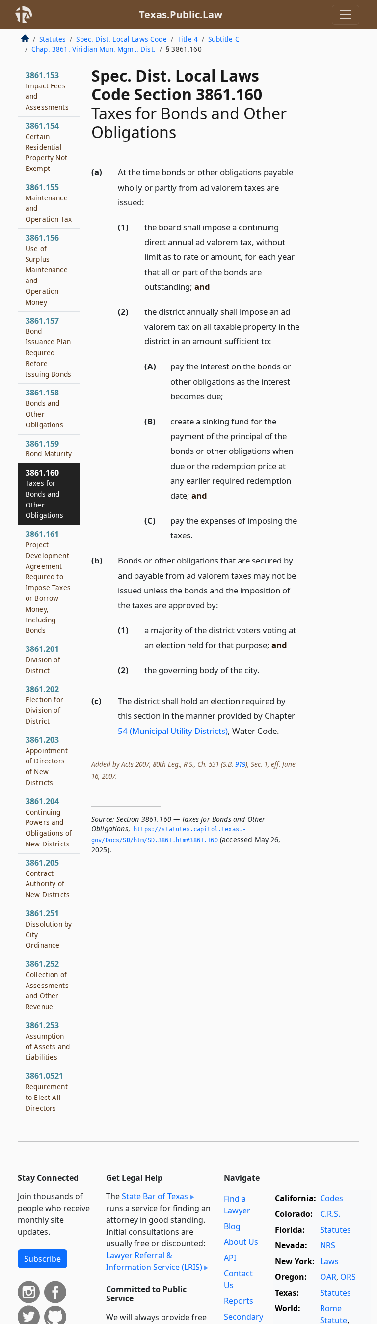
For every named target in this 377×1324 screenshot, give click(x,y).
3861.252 (47, 984)
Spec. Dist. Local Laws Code (121, 39)
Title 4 (187, 39)
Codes (331, 1198)
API (230, 1257)
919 (240, 764)
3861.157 (48, 347)
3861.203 (47, 760)
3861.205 (48, 878)
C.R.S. (330, 1214)
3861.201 (43, 659)
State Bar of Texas (155, 1196)
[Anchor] (150, 201)
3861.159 (49, 448)
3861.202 (44, 705)
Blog (232, 1226)
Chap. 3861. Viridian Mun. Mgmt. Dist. (93, 49)
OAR (328, 1276)
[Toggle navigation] (345, 15)
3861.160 (44, 493)
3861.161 (48, 582)
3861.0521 (47, 1091)
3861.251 (49, 929)
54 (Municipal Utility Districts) (173, 730)
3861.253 (48, 1041)
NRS (327, 1245)
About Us (241, 1242)
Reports (238, 1301)
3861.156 (47, 269)
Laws (329, 1261)
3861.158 (44, 408)
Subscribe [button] (42, 1258)
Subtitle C (224, 39)
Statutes (52, 39)
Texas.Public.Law (180, 14)
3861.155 (49, 203)
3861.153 (47, 91)
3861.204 (49, 822)
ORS (348, 1276)
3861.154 (46, 146)
